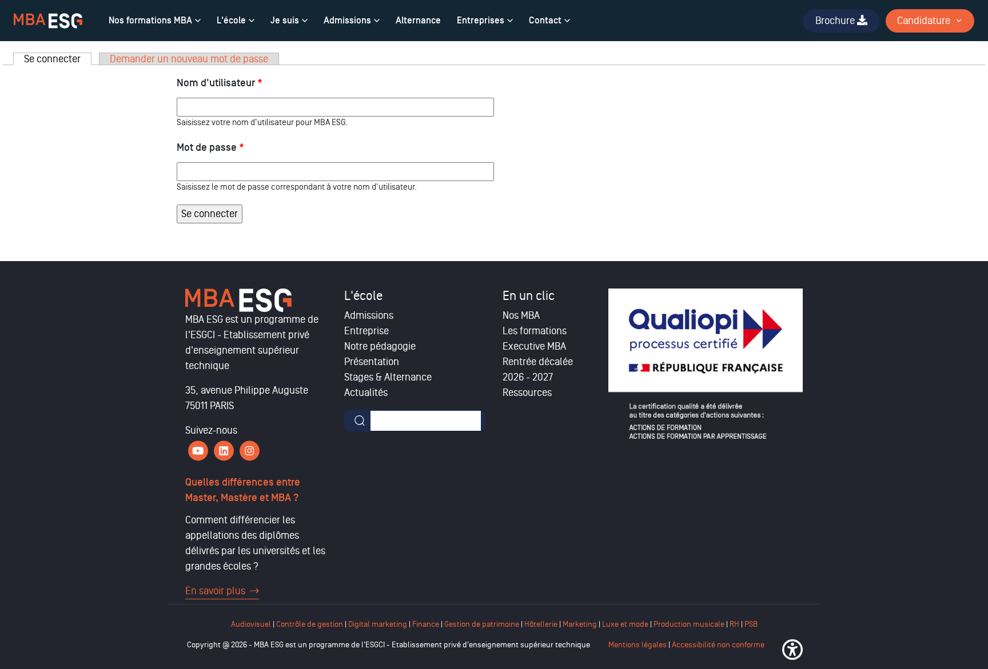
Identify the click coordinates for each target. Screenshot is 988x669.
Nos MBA (521, 315)
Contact (545, 20)
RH (735, 624)
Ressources (527, 392)
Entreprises (480, 20)
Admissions (347, 20)
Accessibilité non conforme (718, 644)
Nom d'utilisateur (219, 83)
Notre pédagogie (380, 346)
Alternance (418, 20)
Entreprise (366, 330)
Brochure (836, 20)
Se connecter (57, 59)
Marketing (580, 624)
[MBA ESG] (48, 20)
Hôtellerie (540, 624)
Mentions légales (637, 644)
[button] (792, 649)
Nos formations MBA (150, 20)
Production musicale (689, 624)
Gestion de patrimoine (481, 624)
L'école (231, 20)
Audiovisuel (251, 624)
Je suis (284, 20)
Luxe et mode (625, 624)
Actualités (366, 392)
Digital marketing (377, 624)
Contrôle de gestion (309, 624)
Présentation (371, 361)
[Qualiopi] (705, 364)
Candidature (923, 20)
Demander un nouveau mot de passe (189, 59)
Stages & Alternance (388, 377)
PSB (751, 624)
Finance (425, 624)
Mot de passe (210, 148)
